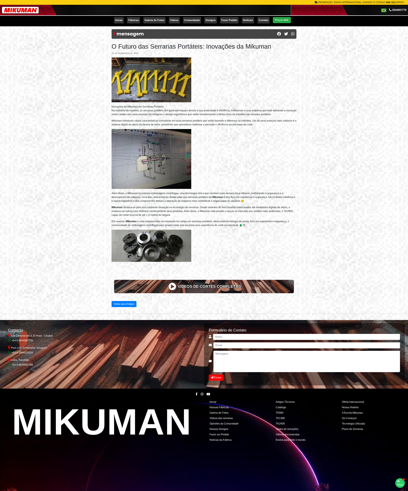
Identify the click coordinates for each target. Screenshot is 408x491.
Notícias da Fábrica (221, 440)
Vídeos (174, 20)
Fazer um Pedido (219, 434)
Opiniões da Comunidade (224, 423)
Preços (281, 20)
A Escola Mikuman (352, 412)
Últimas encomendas (288, 434)
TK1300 (280, 418)
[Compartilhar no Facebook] (279, 34)
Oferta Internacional (353, 402)
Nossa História (350, 407)
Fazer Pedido (229, 20)
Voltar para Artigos (124, 304)
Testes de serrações (287, 429)
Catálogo (281, 407)
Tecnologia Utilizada (353, 423)
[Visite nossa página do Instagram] (202, 394)
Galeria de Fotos (154, 20)
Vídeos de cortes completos (209, 286)
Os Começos (349, 418)
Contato (263, 20)
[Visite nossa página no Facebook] (197, 394)
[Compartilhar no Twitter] (286, 34)
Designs (211, 20)
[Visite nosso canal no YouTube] (208, 394)
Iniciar (119, 20)
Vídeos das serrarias (221, 418)
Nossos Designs (219, 429)
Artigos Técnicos (285, 402)
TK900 (279, 412)
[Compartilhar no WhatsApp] (292, 34)
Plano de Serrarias (352, 429)
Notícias (248, 20)
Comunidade (192, 20)
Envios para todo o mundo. (291, 440)
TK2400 (280, 423)
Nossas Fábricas (219, 407)
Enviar (217, 377)
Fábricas (133, 20)
